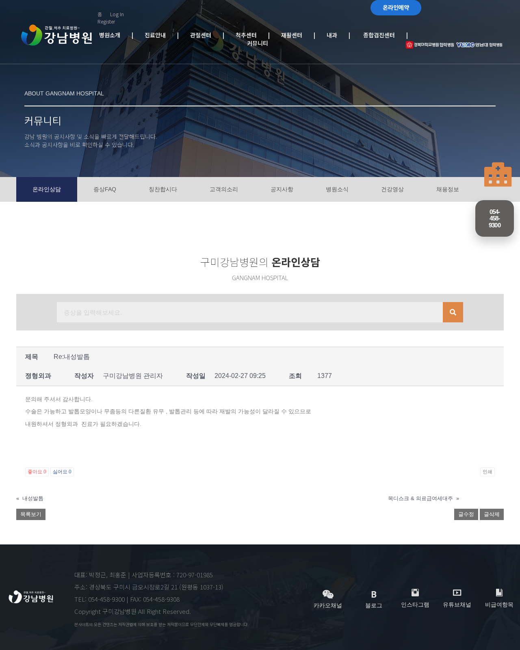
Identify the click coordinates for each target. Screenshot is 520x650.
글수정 (466, 514)
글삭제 (492, 514)
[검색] (453, 312)
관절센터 (206, 35)
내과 (336, 35)
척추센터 (252, 35)
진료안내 (161, 35)
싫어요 (62, 472)
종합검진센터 (377, 35)
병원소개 (115, 35)
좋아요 (37, 472)
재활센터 (297, 35)
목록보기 (30, 514)
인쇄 (487, 472)
